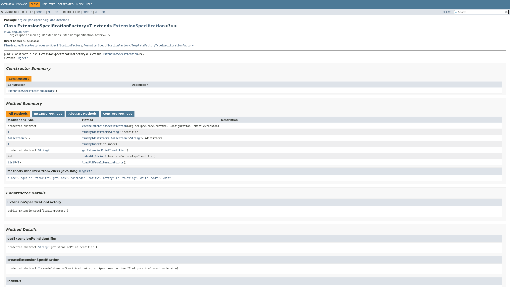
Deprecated (66, 4)
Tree (52, 4)
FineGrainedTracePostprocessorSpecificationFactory (43, 45)
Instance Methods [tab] (48, 113)
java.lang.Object (15, 31)
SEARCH (447, 12)
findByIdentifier (95, 132)
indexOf (87, 156)
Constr (40, 12)
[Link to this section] (53, 68)
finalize (41, 178)
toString (128, 178)
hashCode (77, 178)
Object (21, 58)
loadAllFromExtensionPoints (103, 162)
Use (44, 4)
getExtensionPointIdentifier (103, 150)
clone (12, 178)
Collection (16, 138)
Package (21, 4)
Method (53, 12)
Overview (7, 4)
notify (93, 178)
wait (143, 178)
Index (79, 4)
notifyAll (110, 178)
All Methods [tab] (18, 113)
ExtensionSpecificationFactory (31, 90)
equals (25, 178)
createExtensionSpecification (104, 126)
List (11, 162)
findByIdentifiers (95, 138)
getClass (59, 178)
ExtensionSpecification (139, 26)
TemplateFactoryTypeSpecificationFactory (162, 45)
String (114, 132)
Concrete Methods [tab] (117, 113)
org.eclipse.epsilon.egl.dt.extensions (43, 20)
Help (89, 4)
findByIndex (91, 144)
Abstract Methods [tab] (83, 113)
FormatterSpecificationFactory (107, 45)
